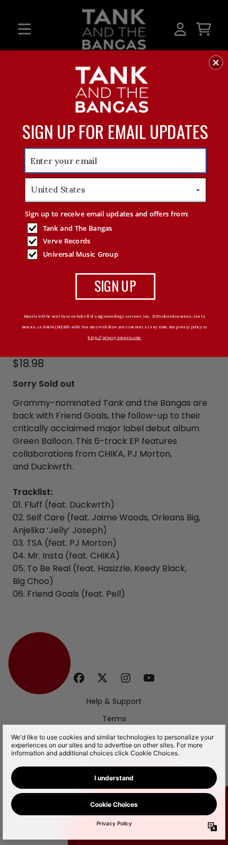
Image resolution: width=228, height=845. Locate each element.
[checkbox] (116, 228)
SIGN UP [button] (115, 285)
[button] (215, 62)
